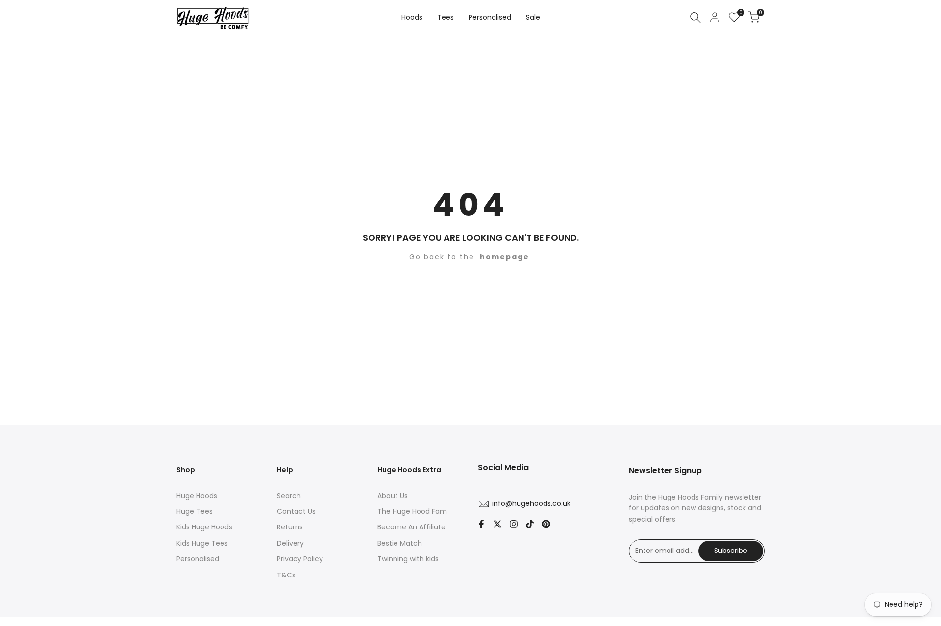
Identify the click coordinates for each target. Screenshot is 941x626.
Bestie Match (399, 543)
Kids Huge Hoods (204, 527)
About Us (392, 496)
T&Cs (286, 575)
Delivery (290, 543)
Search (289, 496)
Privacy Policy (300, 559)
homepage (504, 257)
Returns (290, 527)
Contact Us (296, 511)
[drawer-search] (695, 17)
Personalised (197, 559)
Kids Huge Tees (202, 543)
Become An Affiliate (411, 527)
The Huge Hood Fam (412, 511)
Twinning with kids (408, 559)
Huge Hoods (196, 496)
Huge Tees (194, 511)
